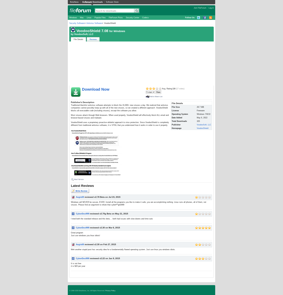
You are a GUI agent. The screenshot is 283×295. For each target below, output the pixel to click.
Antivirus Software (94, 23)
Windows (73, 17)
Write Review (80, 191)
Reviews (93, 39)
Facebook (204, 17)
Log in (211, 8)
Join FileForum (200, 8)
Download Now (95, 89)
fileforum (80, 10)
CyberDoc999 (82, 213)
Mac (82, 17)
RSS (210, 17)
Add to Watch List (156, 96)
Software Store (112, 2)
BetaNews (74, 2)
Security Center (132, 17)
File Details (78, 39)
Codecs (145, 17)
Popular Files (100, 17)
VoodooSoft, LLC (83, 34)
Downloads (98, 2)
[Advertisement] (141, 63)
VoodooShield (202, 128)
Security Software (76, 23)
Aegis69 (80, 197)
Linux (89, 17)
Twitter (198, 17)
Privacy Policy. (110, 290)
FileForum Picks (116, 17)
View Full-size (79, 179)
